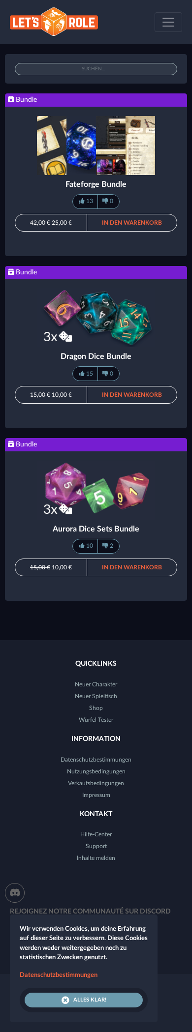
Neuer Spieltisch (96, 696)
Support (96, 846)
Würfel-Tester (96, 720)
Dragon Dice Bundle (96, 356)
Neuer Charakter (96, 684)
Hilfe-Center (96, 834)
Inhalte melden (96, 858)
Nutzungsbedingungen (96, 771)
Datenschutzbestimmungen (96, 760)
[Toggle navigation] (168, 22)
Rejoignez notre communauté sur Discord (90, 911)
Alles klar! (89, 1000)
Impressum (96, 795)
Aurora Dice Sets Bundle (96, 529)
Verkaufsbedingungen (96, 783)
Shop (96, 708)
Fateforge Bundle (96, 184)
